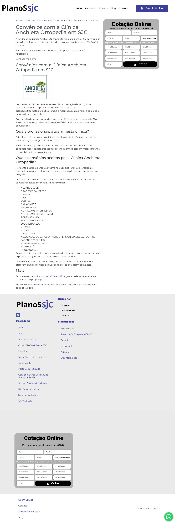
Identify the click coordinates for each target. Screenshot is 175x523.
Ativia (21, 333)
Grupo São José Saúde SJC (32, 345)
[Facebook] (18, 315)
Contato (123, 8)
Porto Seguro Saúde (29, 369)
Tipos (102, 8)
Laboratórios (68, 310)
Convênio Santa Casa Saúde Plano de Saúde (33, 376)
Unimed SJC (25, 401)
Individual (66, 346)
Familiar (65, 340)
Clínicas (65, 315)
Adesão (65, 352)
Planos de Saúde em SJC (50, 276)
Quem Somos (25, 500)
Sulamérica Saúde (28, 395)
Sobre (79, 8)
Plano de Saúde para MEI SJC (76, 334)
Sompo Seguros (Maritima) (33, 383)
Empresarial (67, 328)
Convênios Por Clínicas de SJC (36, 20)
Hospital (65, 305)
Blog (113, 8)
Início (18, 20)
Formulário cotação (29, 511)
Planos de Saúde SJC (148, 508)
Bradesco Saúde (27, 339)
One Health (24, 363)
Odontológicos (69, 358)
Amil (20, 327)
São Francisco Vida (28, 389)
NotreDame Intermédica (31, 357)
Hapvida (23, 351)
